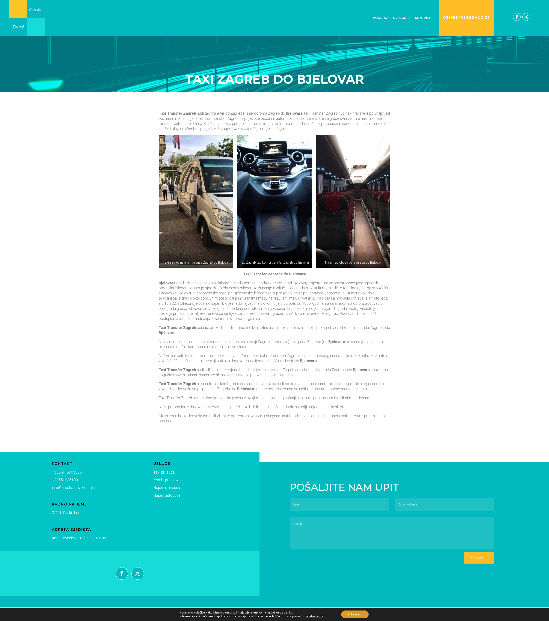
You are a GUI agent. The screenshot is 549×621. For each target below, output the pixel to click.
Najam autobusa (166, 495)
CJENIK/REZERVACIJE (466, 18)
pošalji (479, 558)
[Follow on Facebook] (517, 17)
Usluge (399, 18)
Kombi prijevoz (166, 480)
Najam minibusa (166, 487)
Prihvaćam (355, 614)
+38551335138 (65, 480)
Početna (380, 18)
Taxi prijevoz (164, 472)
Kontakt (422, 18)
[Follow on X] (526, 17)
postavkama (314, 616)
